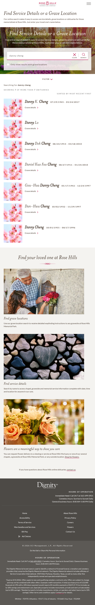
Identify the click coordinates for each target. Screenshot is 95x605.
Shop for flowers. (72, 457)
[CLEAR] (74, 54)
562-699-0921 (87, 495)
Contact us (60, 593)
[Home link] (47, 3)
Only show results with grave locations (29, 64)
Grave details (30, 107)
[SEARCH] (83, 54)
